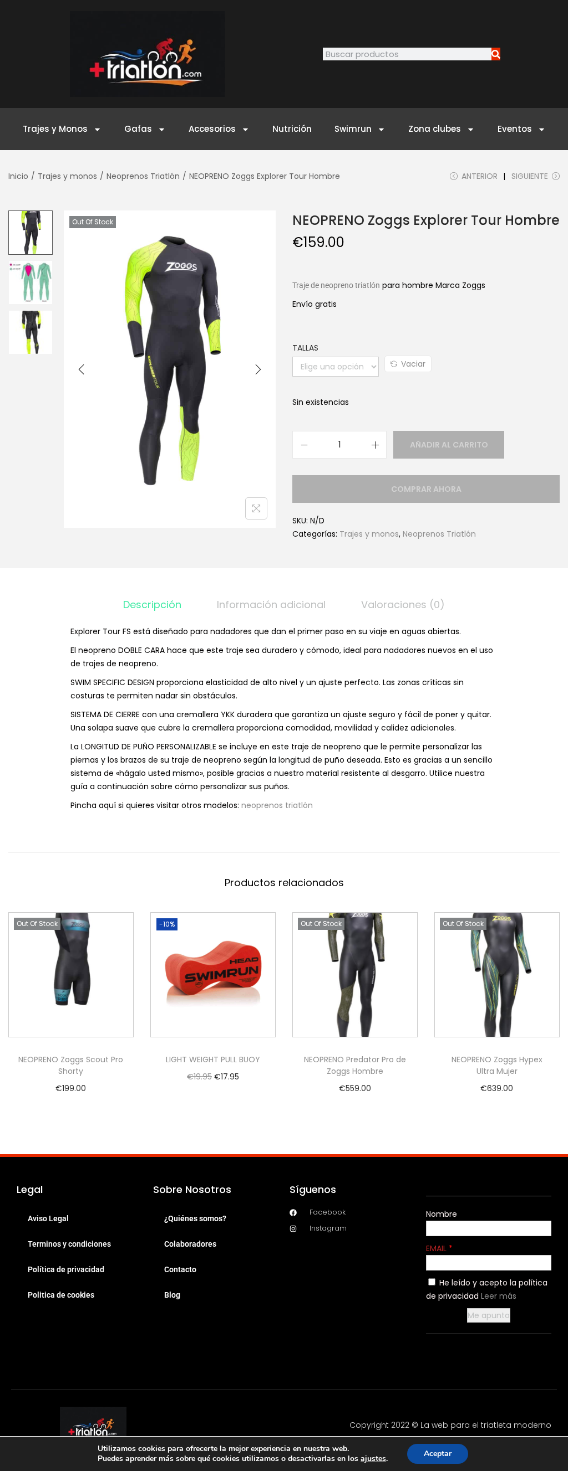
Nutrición (292, 129)
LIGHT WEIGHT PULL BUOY (213, 1059)
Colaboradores (190, 1243)
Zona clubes (434, 129)
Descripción (152, 604)
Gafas (138, 129)
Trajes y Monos (55, 129)
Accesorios (212, 129)
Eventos (515, 129)
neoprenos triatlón (277, 805)
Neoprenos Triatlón (143, 176)
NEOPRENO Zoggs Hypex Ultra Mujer (497, 1065)
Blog (172, 1294)
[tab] (152, 604)
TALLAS (305, 347)
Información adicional (271, 604)
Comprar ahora (426, 489)
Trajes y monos (67, 176)
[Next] (258, 369)
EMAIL (437, 1248)
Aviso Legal (48, 1218)
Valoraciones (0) (403, 604)
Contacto (180, 1269)
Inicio (18, 176)
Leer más (498, 1296)
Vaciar (413, 363)
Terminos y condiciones (69, 1243)
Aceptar (438, 1453)
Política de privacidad (66, 1269)
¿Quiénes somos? (195, 1218)
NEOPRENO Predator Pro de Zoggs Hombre (355, 1065)
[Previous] (81, 369)
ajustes (373, 1459)
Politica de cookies (61, 1294)
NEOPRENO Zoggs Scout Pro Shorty (70, 1065)
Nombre (441, 1214)
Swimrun (353, 129)
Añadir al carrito (449, 444)
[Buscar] (495, 54)
